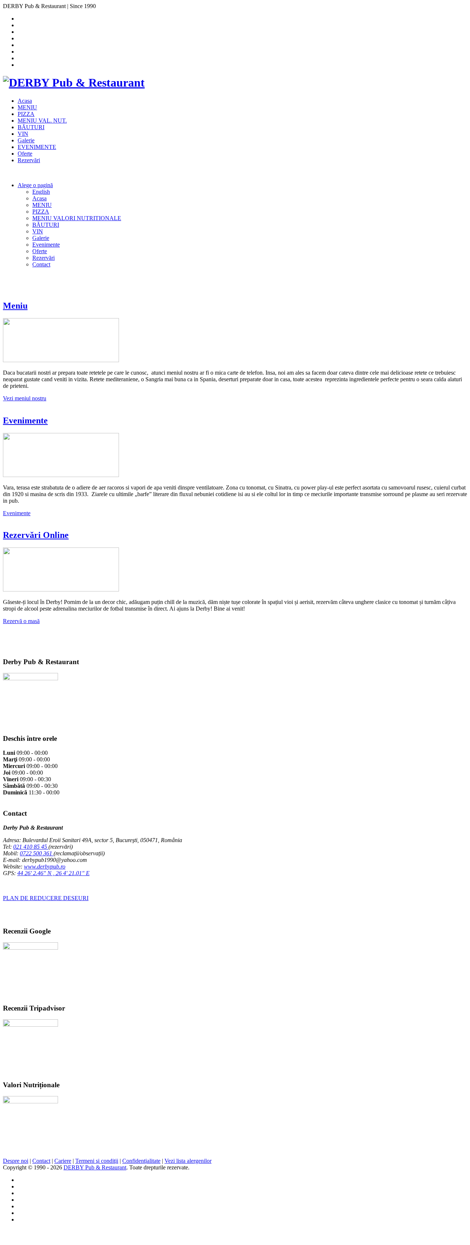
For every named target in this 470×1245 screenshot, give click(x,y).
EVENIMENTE (37, 147)
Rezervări (29, 160)
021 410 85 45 (30, 847)
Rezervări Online (36, 535)
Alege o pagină (35, 185)
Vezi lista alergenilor (188, 1161)
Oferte (25, 153)
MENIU (27, 107)
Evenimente (46, 244)
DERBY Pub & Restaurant (95, 1167)
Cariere (62, 1161)
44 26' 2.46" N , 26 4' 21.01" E (53, 873)
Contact (41, 264)
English (41, 192)
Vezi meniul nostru (24, 398)
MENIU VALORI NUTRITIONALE (76, 218)
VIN (23, 134)
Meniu (15, 305)
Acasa (25, 101)
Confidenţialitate (141, 1161)
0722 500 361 (37, 853)
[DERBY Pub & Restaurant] (74, 82)
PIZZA (26, 114)
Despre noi (15, 1161)
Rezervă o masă (21, 621)
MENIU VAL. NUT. (42, 120)
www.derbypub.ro (44, 866)
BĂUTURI (31, 127)
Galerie (26, 140)
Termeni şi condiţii (96, 1161)
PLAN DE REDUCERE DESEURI (45, 898)
